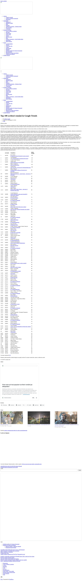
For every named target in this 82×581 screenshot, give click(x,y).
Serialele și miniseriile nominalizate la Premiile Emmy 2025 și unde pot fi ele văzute (17, 556)
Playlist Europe (9, 36)
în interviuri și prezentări (15, 232)
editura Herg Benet (14, 219)
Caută (2, 468)
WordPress (11, 579)
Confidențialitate (9, 43)
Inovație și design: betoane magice (7, 557)
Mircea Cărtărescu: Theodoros (7, 552)
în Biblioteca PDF (14, 224)
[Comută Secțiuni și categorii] (80, 87)
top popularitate (21, 430)
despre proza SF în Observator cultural (18, 206)
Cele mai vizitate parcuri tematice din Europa (10, 558)
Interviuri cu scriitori (4, 424)
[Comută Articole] (80, 73)
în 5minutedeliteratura (15, 222)
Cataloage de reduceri (10, 54)
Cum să (4, 565)
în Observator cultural (21, 326)
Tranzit (7, 35)
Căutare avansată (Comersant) (12, 18)
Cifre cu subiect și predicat (11, 31)
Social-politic (8, 48)
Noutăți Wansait (6, 55)
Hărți (7, 24)
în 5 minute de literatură (15, 200)
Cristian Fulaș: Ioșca (5, 553)
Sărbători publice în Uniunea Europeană (14, 50)
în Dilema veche (14, 204)
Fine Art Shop (9, 27)
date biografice (14, 230)
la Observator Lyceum (15, 304)
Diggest (7, 45)
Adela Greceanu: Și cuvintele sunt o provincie (10, 550)
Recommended (9, 51)
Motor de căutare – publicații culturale (13, 546)
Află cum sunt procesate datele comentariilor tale (31, 464)
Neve (2, 579)
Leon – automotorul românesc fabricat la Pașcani (10, 561)
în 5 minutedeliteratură (15, 289)
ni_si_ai (4, 568)
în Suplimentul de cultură (16, 271)
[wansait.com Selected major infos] (17, 14)
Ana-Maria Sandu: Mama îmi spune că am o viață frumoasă (13, 549)
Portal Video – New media (8, 571)
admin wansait (7, 118)
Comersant (8, 28)
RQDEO (8, 49)
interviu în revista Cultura (16, 267)
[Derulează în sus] (1, 577)
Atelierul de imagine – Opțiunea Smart (13, 26)
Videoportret (13, 178)
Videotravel (8, 22)
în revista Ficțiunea (14, 197)
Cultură (7, 47)
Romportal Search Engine (11, 547)
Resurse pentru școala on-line (9, 572)
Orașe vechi (8, 34)
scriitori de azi (15, 430)
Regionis (7, 25)
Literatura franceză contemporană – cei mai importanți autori (39, 424)
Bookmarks (8, 40)
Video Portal (8, 33)
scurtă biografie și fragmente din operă (20, 158)
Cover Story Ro (9, 46)
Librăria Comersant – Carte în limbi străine (14, 39)
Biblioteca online (9, 23)
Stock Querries (9, 41)
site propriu (13, 273)
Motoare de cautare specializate (12, 53)
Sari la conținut (4, 1)
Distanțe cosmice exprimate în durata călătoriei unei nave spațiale (14, 559)
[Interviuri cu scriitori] (13, 417)
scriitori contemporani (8, 430)
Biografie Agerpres (14, 245)
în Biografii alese (14, 277)
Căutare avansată (9, 17)
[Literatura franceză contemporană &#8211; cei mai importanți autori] (41, 417)
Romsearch (8, 19)
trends (26, 430)
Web (4, 574)
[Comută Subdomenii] (80, 78)
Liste (4, 121)
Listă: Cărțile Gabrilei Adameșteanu (18, 243)
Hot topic (8, 32)
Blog (7, 38)
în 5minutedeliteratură (15, 240)
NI (10, 355)
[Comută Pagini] (80, 100)
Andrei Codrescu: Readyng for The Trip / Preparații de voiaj (13, 554)
